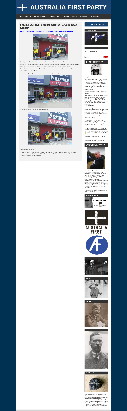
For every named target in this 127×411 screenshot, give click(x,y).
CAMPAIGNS (65, 16)
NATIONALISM (95, 16)
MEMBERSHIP (84, 16)
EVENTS (74, 16)
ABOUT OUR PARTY (25, 16)
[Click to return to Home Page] (96, 26)
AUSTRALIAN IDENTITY (41, 16)
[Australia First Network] (96, 202)
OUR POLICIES (54, 16)
